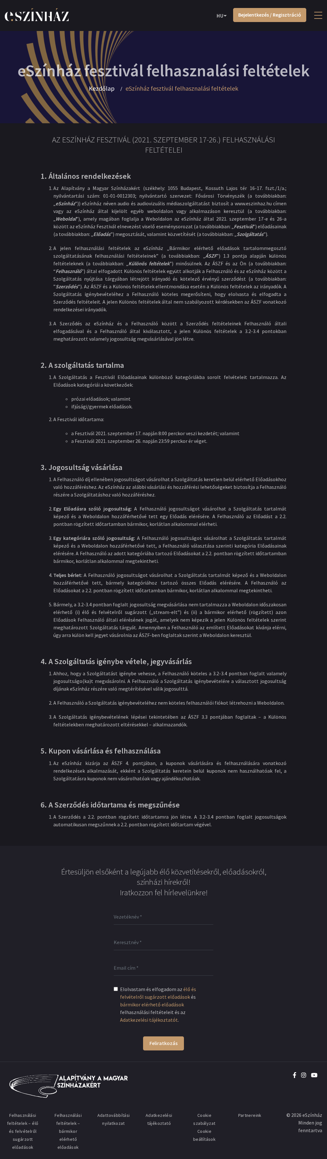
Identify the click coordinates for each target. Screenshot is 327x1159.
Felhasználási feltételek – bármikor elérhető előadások (68, 1131)
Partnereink (250, 1115)
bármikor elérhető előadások (152, 1004)
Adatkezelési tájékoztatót (149, 1020)
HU (220, 15)
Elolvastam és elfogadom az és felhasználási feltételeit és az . (158, 1004)
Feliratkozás (163, 1043)
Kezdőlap (102, 88)
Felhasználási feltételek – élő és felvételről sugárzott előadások (22, 1131)
